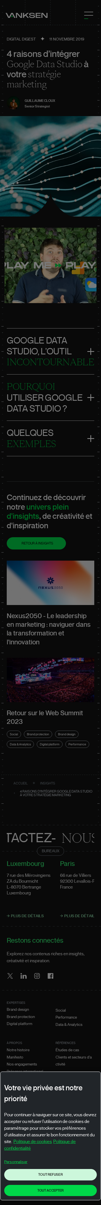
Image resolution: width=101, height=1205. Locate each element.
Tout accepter (50, 1190)
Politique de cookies (32, 1141)
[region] (50, 1136)
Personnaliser (15, 1162)
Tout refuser (50, 1174)
